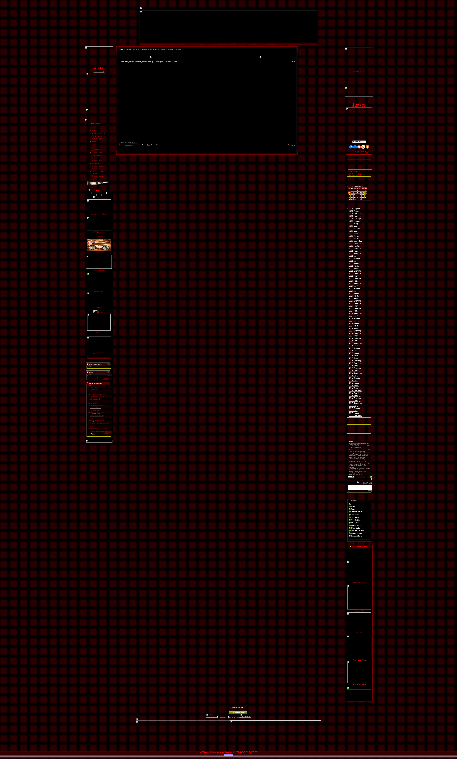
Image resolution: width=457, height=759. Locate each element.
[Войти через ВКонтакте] (351, 147)
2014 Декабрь (355, 338)
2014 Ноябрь (354, 336)
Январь (131, 49)
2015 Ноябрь (354, 366)
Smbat (148, 144)
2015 (126, 49)
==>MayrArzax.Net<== (238, 704)
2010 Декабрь (355, 219)
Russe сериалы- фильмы (98, 418)
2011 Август (354, 238)
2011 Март (353, 226)
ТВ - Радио (93, 410)
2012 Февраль (355, 253)
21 (354, 197)
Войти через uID (359, 142)
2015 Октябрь (355, 363)
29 (357, 199)
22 (357, 197)
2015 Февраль (355, 343)
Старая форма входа (359, 152)
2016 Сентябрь (355, 391)
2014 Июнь (354, 323)
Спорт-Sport (94, 401)
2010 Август (354, 211)
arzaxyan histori (95, 408)
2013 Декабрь (355, 308)
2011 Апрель (354, 228)
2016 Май (353, 381)
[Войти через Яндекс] (359, 147)
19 (349, 197)
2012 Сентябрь (355, 271)
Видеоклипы (94, 398)
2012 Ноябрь (354, 276)
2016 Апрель (354, 378)
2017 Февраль (355, 403)
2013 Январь (354, 281)
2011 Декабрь (355, 248)
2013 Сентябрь (355, 301)
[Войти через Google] (363, 147)
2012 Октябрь (355, 273)
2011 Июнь (354, 233)
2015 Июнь (354, 353)
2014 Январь (354, 311)
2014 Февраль (355, 313)
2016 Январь (354, 371)
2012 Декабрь (355, 278)
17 (363, 195)
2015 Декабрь (355, 368)
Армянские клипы (95, 396)
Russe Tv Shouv (95, 412)
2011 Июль (354, 236)
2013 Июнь (354, 293)
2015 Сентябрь (355, 361)
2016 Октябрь (355, 393)
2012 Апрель (354, 258)
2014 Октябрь (355, 333)
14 (354, 195)
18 (365, 195)
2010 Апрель (354, 209)
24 (363, 197)
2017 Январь (354, 401)
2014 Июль (354, 326)
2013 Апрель (354, 288)
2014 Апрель (354, 318)
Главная (121, 49)
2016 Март (353, 376)
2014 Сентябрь (355, 331)
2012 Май (353, 261)
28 (354, 199)
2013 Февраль (355, 283)
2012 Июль (354, 266)
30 (360, 199)
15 (357, 195)
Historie (92, 389)
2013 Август (354, 298)
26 (349, 199)
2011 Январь (354, 221)
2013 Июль (354, 296)
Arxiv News (93, 387)
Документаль (94, 426)
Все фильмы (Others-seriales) (99, 428)
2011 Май (353, 231)
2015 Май (353, 351)
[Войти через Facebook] (355, 147)
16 (360, 195)
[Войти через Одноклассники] (367, 147)
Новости (93, 403)
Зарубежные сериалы (97, 420)
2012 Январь (354, 251)
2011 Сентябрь (355, 241)
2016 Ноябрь (354, 396)
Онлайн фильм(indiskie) (97, 423)
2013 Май (353, 291)
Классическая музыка (97, 394)
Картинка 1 (133, 142)
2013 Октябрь (355, 303)
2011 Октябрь (355, 243)
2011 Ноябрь (354, 246)
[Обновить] (371, 476)
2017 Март (353, 406)
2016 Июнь (354, 383)
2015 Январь (354, 341)
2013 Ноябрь (354, 306)
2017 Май (353, 411)
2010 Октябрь (355, 214)
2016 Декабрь (355, 398)
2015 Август (354, 358)
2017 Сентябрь (355, 416)
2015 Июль (354, 356)
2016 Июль (354, 386)
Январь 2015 (357, 186)
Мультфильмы (94, 392)
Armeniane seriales (96, 415)
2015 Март (353, 346)
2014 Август (354, 328)
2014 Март (353, 316)
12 (349, 195)
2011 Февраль (355, 223)
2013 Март (353, 286)
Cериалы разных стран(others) (99, 431)
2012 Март (353, 256)
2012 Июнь (354, 263)
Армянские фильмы (96, 405)
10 (363, 192)
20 (352, 197)
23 (360, 197)
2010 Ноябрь (354, 216)
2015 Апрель (354, 348)
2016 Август (354, 388)
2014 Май (353, 321)
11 (365, 192)
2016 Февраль (355, 373)
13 (352, 195)
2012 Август (354, 268)
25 (365, 197)
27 (352, 199)
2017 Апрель (354, 408)
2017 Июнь (354, 413)
